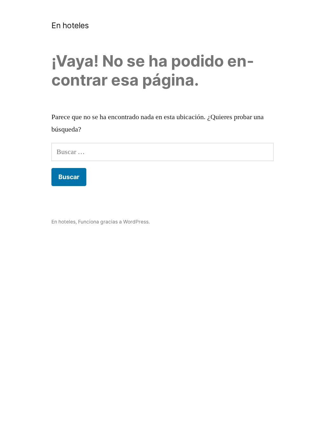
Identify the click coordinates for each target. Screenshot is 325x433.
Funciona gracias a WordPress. (114, 222)
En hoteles (70, 25)
